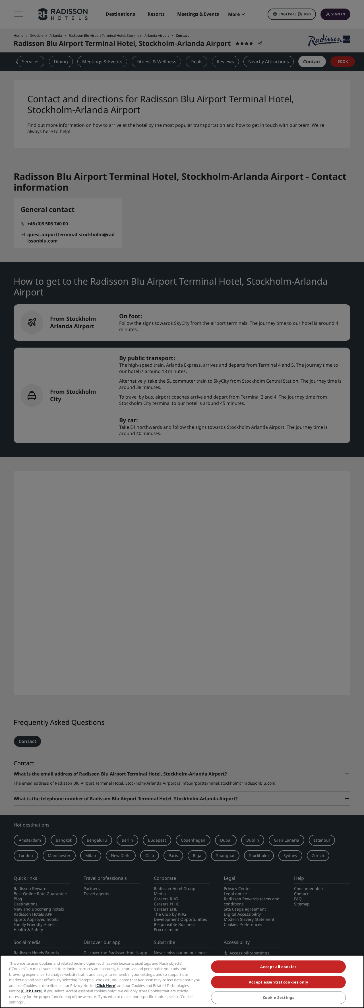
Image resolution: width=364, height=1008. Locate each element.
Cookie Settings (278, 997)
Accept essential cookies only (278, 982)
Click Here (105, 985)
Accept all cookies (278, 966)
